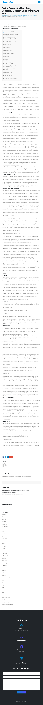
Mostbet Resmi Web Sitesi (7, 54)
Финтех (3, 599)
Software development (5, 577)
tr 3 (2, 585)
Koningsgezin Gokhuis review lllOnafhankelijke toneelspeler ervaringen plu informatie (16, 490)
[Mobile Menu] (39, 2)
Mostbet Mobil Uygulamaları (8, 79)
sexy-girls (3, 570)
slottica (3, 573)
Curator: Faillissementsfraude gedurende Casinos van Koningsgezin (13, 494)
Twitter (5, 457)
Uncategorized (8, 24)
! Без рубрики (4, 514)
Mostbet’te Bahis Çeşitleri (7, 50)
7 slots (3, 531)
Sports (3, 578)
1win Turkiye (4, 524)
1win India (3, 521)
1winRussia (3, 528)
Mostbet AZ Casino (5, 556)
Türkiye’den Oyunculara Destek (8, 62)
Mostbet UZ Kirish (4, 560)
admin (3, 24)
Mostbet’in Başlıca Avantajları (8, 72)
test (2, 580)
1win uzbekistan (4, 526)
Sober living (3, 575)
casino (3, 541)
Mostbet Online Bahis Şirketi (8, 35)
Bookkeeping (4, 538)
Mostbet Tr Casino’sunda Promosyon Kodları (10, 34)
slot (2, 572)
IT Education (4, 553)
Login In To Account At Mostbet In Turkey (10, 78)
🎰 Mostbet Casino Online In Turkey (9, 37)
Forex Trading (4, 550)
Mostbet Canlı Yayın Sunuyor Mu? (9, 53)
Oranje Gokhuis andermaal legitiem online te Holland (10, 496)
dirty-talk (3, 546)
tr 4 (2, 587)
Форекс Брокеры (4, 600)
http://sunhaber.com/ (15, 120)
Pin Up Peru (3, 567)
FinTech (3, 548)
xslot (2, 592)
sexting (3, 568)
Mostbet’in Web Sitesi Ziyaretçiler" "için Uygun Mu (11, 41)
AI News (3, 533)
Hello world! (13, 506)
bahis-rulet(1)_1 (4, 534)
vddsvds (3, 590)
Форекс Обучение (5, 602)
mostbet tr (3, 558)
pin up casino (4, 563)
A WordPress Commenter (6, 506)
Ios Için (4, 51)
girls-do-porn (4, 551)
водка (3, 595)
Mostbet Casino (6, 56)
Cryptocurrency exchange (6, 545)
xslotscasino (4, 594)
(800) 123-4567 (35, 1)
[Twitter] (31, 2)
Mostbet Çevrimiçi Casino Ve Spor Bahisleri (10, 76)
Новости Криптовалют (5, 597)
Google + (10, 457)
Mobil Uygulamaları (6, 47)
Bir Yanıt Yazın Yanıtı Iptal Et (8, 75)
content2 (3, 543)
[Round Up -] (8, 2)
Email (12, 457)
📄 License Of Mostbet (7, 32)
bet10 (2, 536)
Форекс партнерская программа (7, 604)
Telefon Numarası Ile (6, 60)
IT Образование (4, 555)
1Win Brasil (3, 519)
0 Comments (13, 24)
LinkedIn (8, 457)
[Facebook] (29, 2)
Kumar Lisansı (5, 46)
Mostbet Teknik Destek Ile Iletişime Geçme (10, 63)
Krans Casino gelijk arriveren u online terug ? (9, 492)
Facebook (3, 457)
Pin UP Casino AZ (4, 565)
